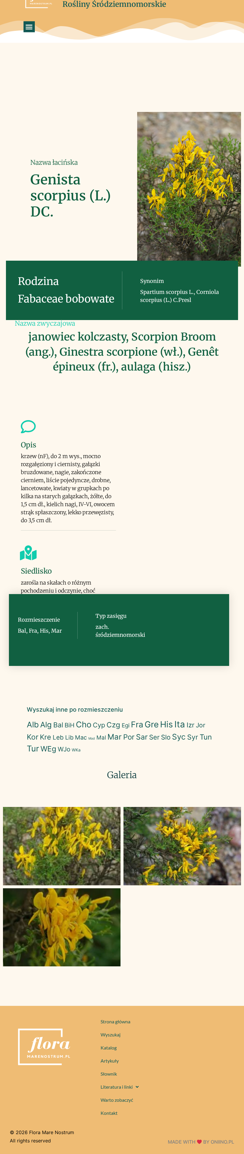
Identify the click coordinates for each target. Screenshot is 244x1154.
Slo (166, 737)
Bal (58, 725)
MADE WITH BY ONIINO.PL (201, 1142)
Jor (200, 725)
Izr (190, 725)
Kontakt (109, 1113)
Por (128, 737)
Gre (152, 724)
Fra (137, 724)
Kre (45, 737)
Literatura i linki (117, 1087)
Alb (33, 724)
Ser (154, 737)
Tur (33, 748)
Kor (32, 736)
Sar (142, 736)
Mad (91, 738)
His (166, 724)
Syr (192, 737)
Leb (58, 737)
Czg (113, 725)
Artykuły (110, 1060)
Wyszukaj (111, 1034)
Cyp (99, 725)
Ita (179, 724)
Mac (81, 737)
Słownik (109, 1074)
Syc (179, 736)
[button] (29, 26)
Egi (125, 725)
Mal (101, 737)
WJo (64, 749)
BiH (69, 725)
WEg (48, 748)
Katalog (109, 1047)
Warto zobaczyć (117, 1100)
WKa (76, 750)
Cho (83, 724)
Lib (69, 737)
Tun (206, 737)
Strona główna (115, 1021)
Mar (114, 736)
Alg (46, 724)
